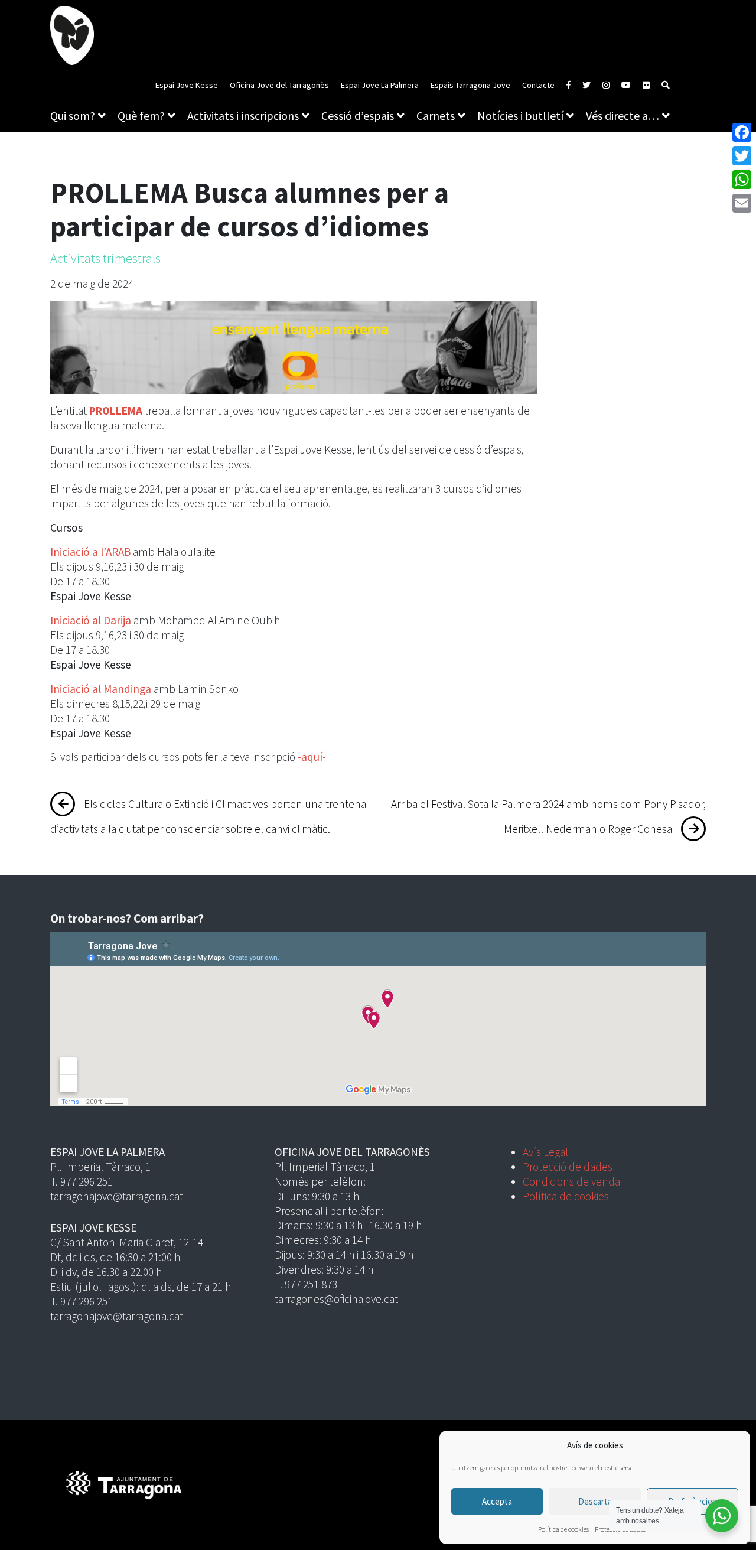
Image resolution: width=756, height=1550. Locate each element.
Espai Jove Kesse (186, 85)
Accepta (497, 1501)
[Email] (742, 203)
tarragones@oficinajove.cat (336, 1299)
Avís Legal (545, 1152)
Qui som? (72, 115)
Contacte (538, 85)
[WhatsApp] (742, 179)
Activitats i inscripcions (243, 115)
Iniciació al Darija (90, 620)
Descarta (595, 1501)
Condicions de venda (571, 1181)
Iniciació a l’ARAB (90, 552)
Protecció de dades (567, 1167)
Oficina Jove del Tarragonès (279, 85)
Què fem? (141, 115)
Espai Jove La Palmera (380, 85)
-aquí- (312, 757)
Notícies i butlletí (520, 115)
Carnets (435, 115)
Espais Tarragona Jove (470, 85)
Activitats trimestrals (105, 258)
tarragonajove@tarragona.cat (116, 1196)
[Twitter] (742, 156)
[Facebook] (742, 132)
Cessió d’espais (357, 115)
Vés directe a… (622, 115)
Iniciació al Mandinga (100, 689)
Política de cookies (563, 1529)
